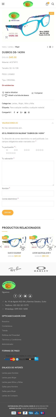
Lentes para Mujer (9, 378)
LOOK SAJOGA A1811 (41, 253)
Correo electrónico (10, 199)
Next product (52, 47)
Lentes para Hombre (10, 373)
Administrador (7, 344)
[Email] (25, 112)
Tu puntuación (8, 147)
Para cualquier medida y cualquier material (27, 108)
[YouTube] (30, 296)
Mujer (17, 47)
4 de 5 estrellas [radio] (38, 150)
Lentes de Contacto (10, 396)
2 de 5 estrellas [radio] (14, 150)
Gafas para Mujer (9, 391)
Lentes (10, 47)
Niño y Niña (29, 103)
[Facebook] (14, 112)
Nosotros (5, 321)
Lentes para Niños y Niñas (12, 382)
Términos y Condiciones (11, 340)
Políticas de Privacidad (11, 335)
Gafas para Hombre (10, 387)
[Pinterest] (28, 112)
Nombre (6, 188)
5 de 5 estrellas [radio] (9, 153)
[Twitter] (17, 112)
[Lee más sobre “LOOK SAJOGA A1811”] (50, 238)
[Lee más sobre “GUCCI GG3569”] (23, 238)
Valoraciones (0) (10, 123)
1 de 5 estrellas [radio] (5, 150)
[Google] (21, 112)
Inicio (4, 47)
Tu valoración (8, 158)
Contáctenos (7, 326)
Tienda (4, 330)
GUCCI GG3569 (14, 253)
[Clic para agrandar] (6, 37)
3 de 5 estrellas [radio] (25, 150)
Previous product (47, 47)
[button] (10, 92)
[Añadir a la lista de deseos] (23, 249)
